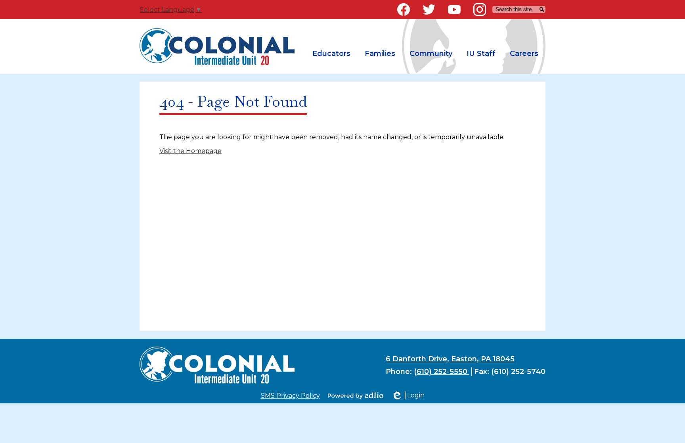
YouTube (454, 9)
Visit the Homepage (190, 151)
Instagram (479, 9)
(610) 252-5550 (441, 371)
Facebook (403, 9)
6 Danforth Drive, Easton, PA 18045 (450, 359)
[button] (331, 53)
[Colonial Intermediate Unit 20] (217, 46)
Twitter (428, 9)
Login (408, 395)
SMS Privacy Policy (290, 395)
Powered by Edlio (355, 395)
